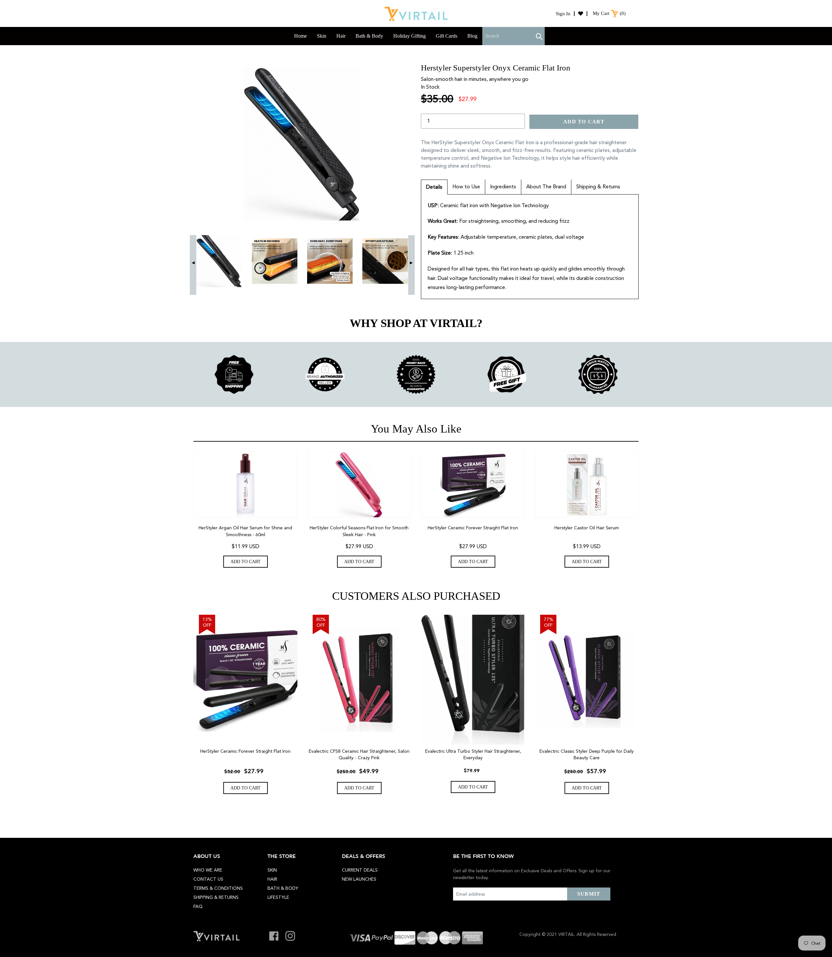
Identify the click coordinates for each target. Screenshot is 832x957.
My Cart (601, 13)
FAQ (197, 906)
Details (434, 187)
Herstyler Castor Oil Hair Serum (586, 527)
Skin (272, 870)
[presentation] (193, 265)
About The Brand (546, 186)
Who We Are (207, 870)
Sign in (563, 13)
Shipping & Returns (598, 186)
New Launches (359, 879)
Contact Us (208, 879)
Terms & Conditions (218, 888)
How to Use (466, 186)
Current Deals (360, 870)
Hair (272, 879)
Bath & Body (282, 888)
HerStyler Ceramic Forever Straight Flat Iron (473, 527)
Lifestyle (278, 897)
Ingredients (503, 186)
